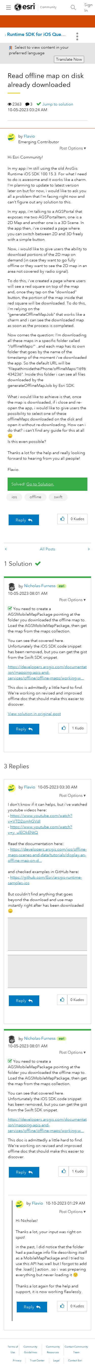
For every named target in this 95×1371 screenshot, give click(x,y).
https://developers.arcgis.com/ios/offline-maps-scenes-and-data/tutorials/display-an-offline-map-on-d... (47, 855)
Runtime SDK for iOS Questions (40, 34)
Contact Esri (75, 1360)
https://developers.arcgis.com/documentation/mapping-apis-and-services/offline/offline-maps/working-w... (47, 672)
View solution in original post (34, 713)
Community (48, 7)
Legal (56, 1360)
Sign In (88, 7)
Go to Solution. (40, 484)
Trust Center (37, 1360)
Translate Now (69, 59)
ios (14, 496)
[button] (72, 148)
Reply (21, 520)
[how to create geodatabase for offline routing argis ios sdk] (6, 549)
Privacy (17, 1360)
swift (58, 496)
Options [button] (78, 36)
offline (35, 496)
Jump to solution (57, 104)
